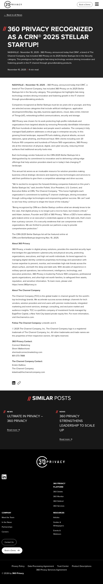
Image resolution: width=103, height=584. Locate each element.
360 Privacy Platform (59, 485)
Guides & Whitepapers (58, 524)
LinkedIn (46, 322)
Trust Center (63, 566)
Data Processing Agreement (41, 566)
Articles (56, 517)
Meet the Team (8, 517)
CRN (82, 84)
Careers (5, 531)
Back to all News (14, 14)
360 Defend (58, 501)
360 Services (58, 505)
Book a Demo (84, 4)
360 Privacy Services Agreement (51, 569)
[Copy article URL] (19, 383)
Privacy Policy (18, 566)
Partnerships (7, 526)
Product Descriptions (81, 566)
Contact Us (9, 542)
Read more (12, 429)
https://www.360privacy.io (24, 284)
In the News (7, 522)
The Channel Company (31, 88)
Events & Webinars (57, 532)
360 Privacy (52, 84)
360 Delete (58, 491)
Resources (58, 512)
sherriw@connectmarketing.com (27, 352)
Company (6, 512)
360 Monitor (58, 496)
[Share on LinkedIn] (13, 383)
